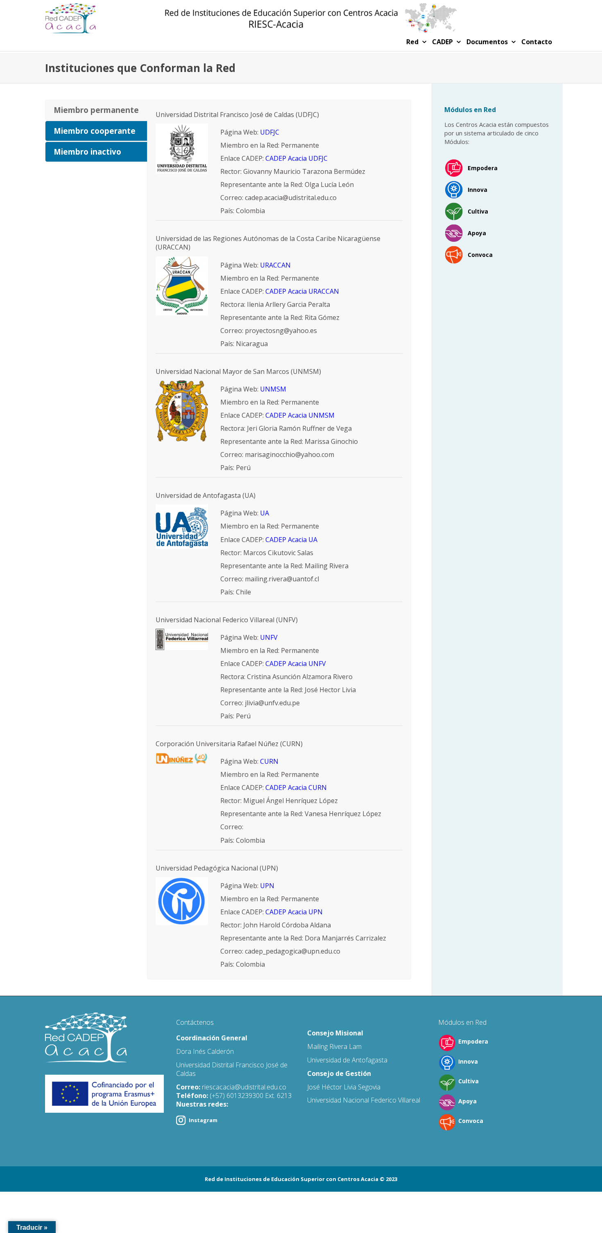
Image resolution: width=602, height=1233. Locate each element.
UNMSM (273, 389)
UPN (267, 885)
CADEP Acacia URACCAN (302, 291)
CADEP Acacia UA (291, 539)
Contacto (536, 41)
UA (264, 513)
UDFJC (269, 132)
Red (413, 41)
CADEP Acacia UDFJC (296, 158)
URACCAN (275, 265)
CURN (269, 761)
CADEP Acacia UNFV (295, 663)
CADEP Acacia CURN (296, 787)
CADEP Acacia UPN (294, 911)
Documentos (487, 41)
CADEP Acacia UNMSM (300, 415)
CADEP (443, 41)
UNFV (269, 637)
